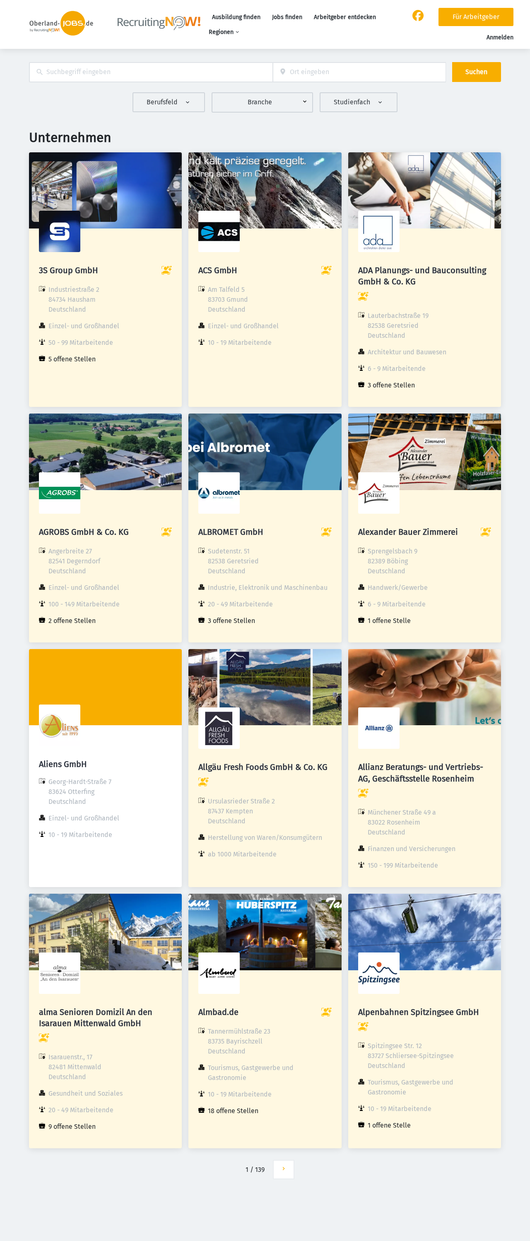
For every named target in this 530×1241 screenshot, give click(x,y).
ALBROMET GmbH (230, 532)
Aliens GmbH (63, 764)
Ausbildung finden (236, 17)
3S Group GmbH (68, 270)
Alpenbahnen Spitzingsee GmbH (418, 1012)
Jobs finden (287, 17)
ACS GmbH (217, 270)
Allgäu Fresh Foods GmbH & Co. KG (263, 767)
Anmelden (500, 37)
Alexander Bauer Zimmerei (408, 532)
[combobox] (151, 72)
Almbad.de (218, 1012)
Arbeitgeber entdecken (345, 17)
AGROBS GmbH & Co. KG (84, 532)
